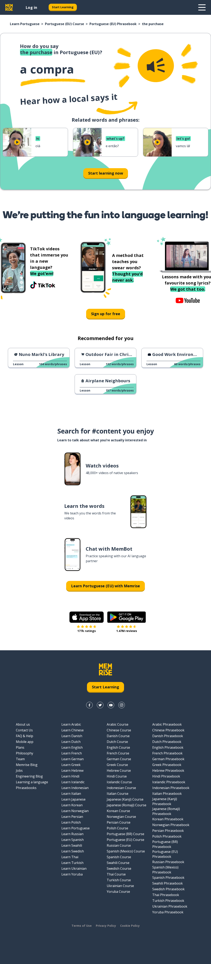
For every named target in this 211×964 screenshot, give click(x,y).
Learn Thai (69, 857)
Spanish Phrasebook (168, 877)
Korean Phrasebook (167, 819)
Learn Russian (72, 834)
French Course (118, 753)
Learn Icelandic (72, 782)
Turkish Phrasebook (168, 900)
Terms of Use (82, 926)
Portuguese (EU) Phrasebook (113, 24)
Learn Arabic (71, 724)
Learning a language (32, 782)
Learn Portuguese (25, 24)
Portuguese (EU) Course (64, 24)
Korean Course (118, 811)
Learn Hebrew (72, 770)
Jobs (19, 770)
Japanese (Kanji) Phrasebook (164, 801)
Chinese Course (119, 730)
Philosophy (24, 753)
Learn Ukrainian (74, 868)
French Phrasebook (167, 753)
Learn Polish (71, 822)
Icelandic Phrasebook (168, 782)
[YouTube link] (111, 705)
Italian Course (117, 793)
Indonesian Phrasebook (170, 788)
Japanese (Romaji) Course (126, 805)
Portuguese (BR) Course (125, 834)
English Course (118, 747)
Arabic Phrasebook (167, 724)
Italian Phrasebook (167, 793)
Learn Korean (72, 805)
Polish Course (117, 828)
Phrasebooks (26, 788)
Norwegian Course (121, 816)
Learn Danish (71, 736)
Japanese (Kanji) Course (125, 799)
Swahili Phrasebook (167, 883)
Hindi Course (117, 776)
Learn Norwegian (75, 811)
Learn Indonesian (75, 788)
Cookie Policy (130, 926)
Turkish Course (119, 880)
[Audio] (156, 65)
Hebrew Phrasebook (168, 770)
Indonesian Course (121, 788)
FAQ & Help (24, 736)
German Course (119, 759)
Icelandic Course (119, 782)
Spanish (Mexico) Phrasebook (165, 869)
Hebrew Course (119, 770)
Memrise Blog (27, 764)
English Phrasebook (167, 747)
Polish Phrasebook (167, 836)
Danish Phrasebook (167, 736)
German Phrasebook (168, 759)
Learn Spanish (72, 839)
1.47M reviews (126, 631)
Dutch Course (117, 741)
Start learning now (105, 173)
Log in (31, 7)
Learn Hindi (70, 776)
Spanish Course (119, 857)
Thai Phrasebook (165, 895)
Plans (20, 747)
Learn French (71, 753)
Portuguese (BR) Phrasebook (165, 844)
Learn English (72, 747)
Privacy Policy (106, 926)
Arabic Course (117, 724)
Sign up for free (105, 313)
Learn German (72, 759)
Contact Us (24, 730)
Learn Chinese (72, 730)
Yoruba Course (118, 891)
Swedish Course (119, 868)
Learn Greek (71, 764)
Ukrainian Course (120, 886)
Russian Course (119, 845)
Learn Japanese (73, 799)
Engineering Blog (29, 776)
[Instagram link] (121, 705)
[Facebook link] (89, 705)
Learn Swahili (71, 845)
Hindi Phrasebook (166, 776)
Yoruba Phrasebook (167, 912)
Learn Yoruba (72, 874)
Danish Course (118, 736)
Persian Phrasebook (168, 830)
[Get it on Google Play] (126, 617)
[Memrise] (9, 7)
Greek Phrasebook (166, 764)
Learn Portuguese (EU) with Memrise (105, 585)
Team (20, 759)
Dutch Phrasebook (166, 741)
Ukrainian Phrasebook (169, 906)
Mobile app (24, 741)
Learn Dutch (71, 741)
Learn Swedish (72, 851)
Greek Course (117, 764)
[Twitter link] (100, 705)
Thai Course (116, 874)
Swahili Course (118, 862)
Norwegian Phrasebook (170, 825)
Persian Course (118, 822)
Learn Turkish (72, 862)
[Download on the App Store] (86, 617)
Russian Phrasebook (168, 862)
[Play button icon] (17, 142)
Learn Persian (72, 816)
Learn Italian (71, 793)
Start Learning (63, 7)
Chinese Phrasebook (168, 730)
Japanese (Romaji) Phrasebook (166, 811)
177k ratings (86, 631)
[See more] (202, 7)
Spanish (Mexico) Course (126, 851)
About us (23, 724)
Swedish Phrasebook (168, 889)
